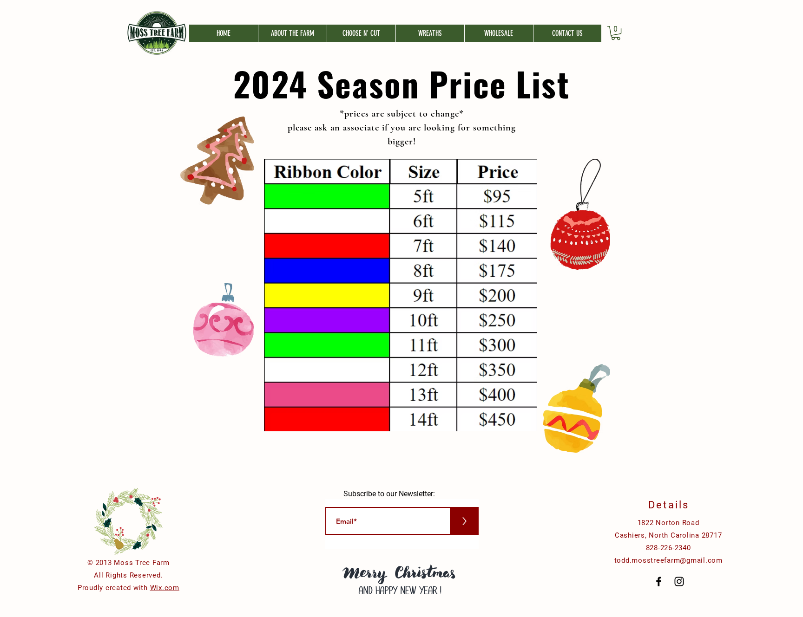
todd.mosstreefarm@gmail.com (668, 560)
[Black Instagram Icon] (679, 581)
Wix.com (164, 588)
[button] (615, 33)
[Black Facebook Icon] (658, 581)
